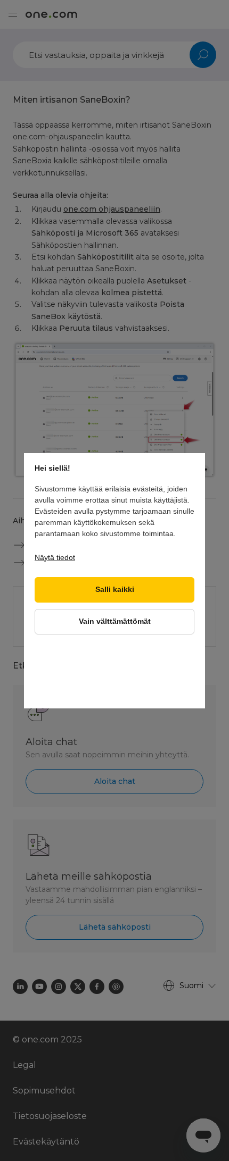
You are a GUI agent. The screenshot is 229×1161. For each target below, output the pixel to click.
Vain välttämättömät (115, 621)
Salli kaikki (114, 590)
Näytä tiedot (55, 557)
